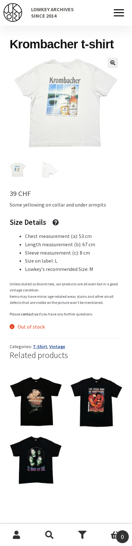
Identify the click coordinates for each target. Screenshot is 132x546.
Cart (111, 533)
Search (49, 535)
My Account (16, 535)
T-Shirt (40, 346)
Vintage (57, 346)
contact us (29, 314)
